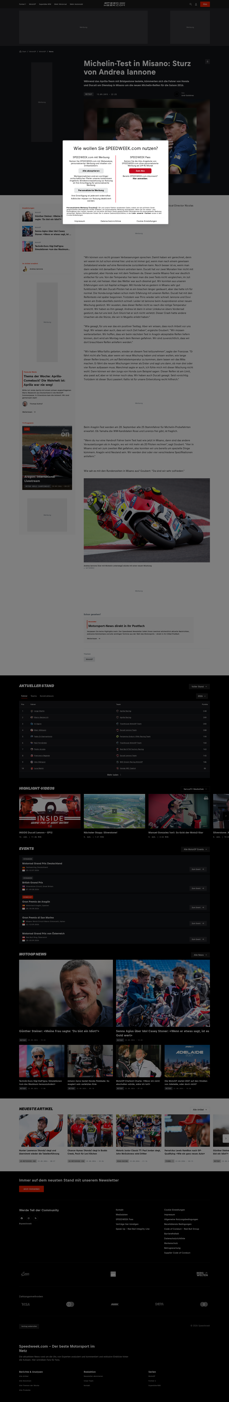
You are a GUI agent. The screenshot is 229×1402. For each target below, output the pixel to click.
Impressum (79, 221)
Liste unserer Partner (141, 213)
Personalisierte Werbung (91, 190)
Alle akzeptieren (91, 171)
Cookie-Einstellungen (147, 221)
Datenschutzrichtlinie (111, 221)
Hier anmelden (140, 178)
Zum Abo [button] (140, 171)
